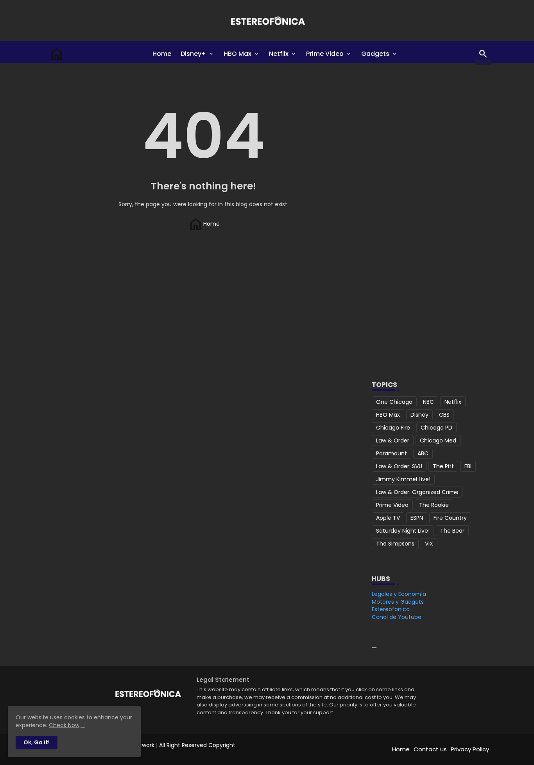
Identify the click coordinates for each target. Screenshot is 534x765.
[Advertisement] (428, 240)
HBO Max (237, 53)
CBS (444, 415)
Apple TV (388, 518)
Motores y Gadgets (398, 602)
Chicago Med (438, 440)
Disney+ (193, 53)
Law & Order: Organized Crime (417, 492)
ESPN (416, 518)
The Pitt (443, 466)
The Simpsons (395, 543)
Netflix (279, 53)
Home (161, 53)
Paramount (391, 453)
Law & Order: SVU (399, 466)
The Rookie (434, 505)
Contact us (430, 749)
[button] (483, 54)
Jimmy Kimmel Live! (403, 479)
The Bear (452, 531)
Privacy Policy (470, 749)
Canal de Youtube (396, 617)
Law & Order (392, 440)
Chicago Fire (393, 428)
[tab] (162, 54)
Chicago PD (436, 428)
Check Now (64, 725)
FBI (467, 466)
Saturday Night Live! (403, 531)
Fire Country (450, 518)
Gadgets (375, 53)
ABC (423, 453)
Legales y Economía (399, 594)
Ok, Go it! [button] (36, 742)
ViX (429, 543)
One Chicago (394, 402)
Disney (419, 415)
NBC (428, 402)
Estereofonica (391, 609)
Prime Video (325, 53)
